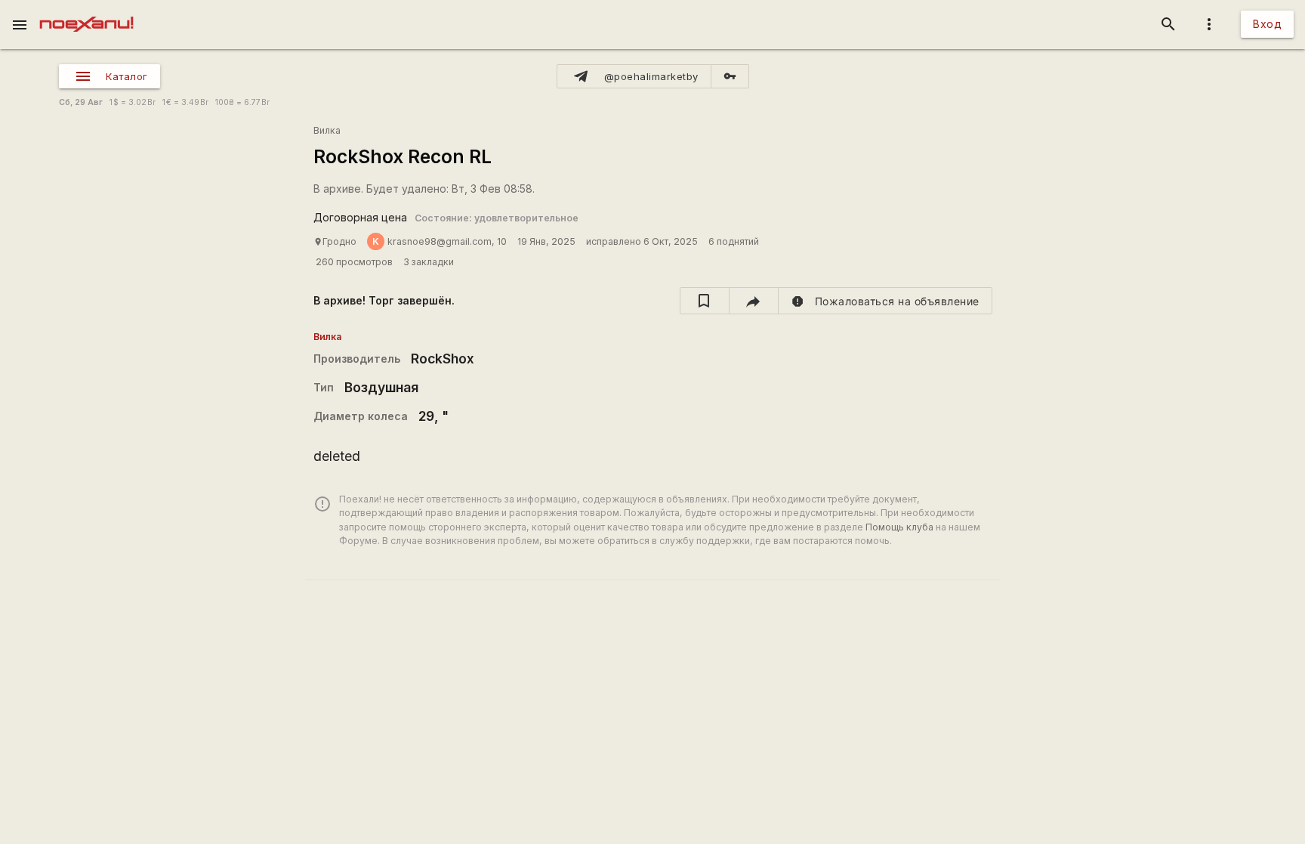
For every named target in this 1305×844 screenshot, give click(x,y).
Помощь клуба (899, 527)
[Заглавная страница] (86, 10)
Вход (1267, 23)
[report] (885, 300)
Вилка (327, 130)
